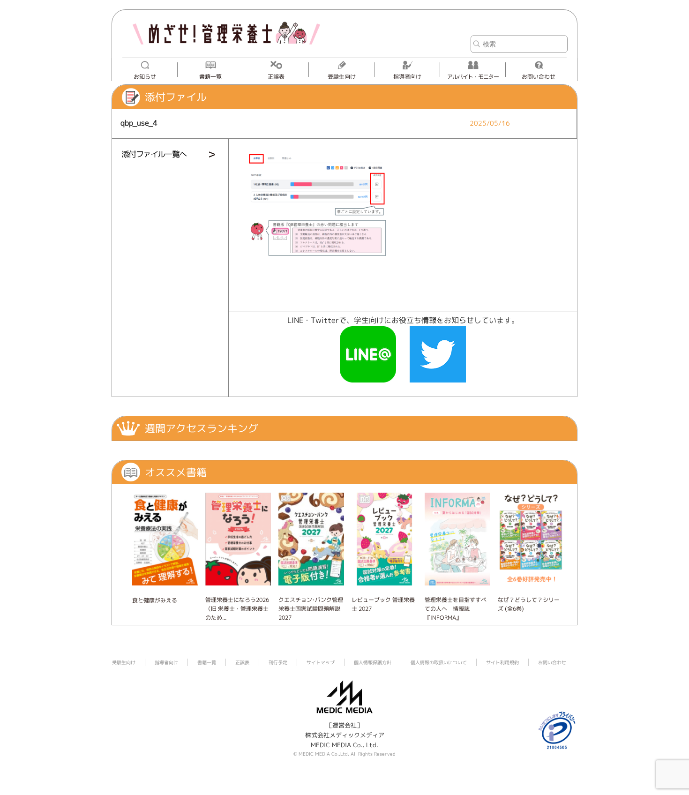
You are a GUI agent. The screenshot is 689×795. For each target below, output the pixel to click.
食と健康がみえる (154, 600)
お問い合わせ (538, 77)
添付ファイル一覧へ (154, 154)
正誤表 (276, 77)
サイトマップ (321, 662)
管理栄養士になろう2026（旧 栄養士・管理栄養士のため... (237, 609)
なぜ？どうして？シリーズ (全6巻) (529, 604)
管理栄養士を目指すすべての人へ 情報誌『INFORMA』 (456, 609)
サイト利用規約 (502, 662)
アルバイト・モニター (473, 77)
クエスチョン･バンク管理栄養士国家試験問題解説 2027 (310, 609)
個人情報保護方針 (372, 662)
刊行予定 (278, 662)
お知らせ (145, 77)
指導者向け (407, 77)
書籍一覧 (210, 77)
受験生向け (342, 77)
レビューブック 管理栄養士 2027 (383, 604)
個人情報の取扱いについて (439, 662)
